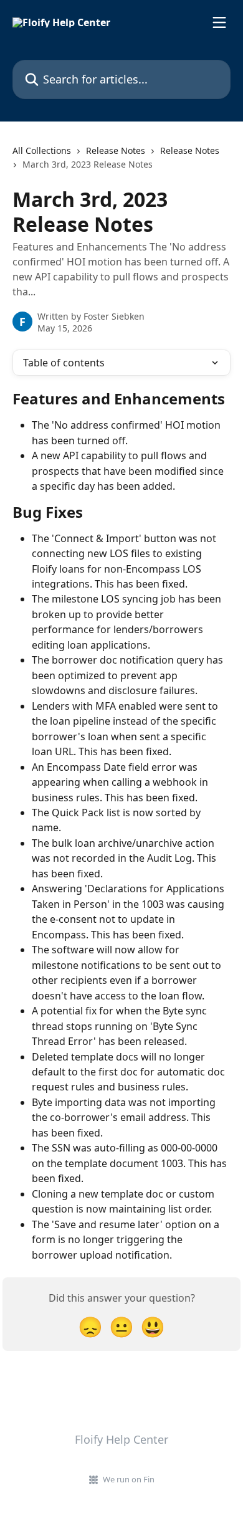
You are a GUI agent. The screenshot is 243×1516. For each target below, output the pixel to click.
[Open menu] (219, 22)
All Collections (41, 150)
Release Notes (115, 150)
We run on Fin (129, 1479)
